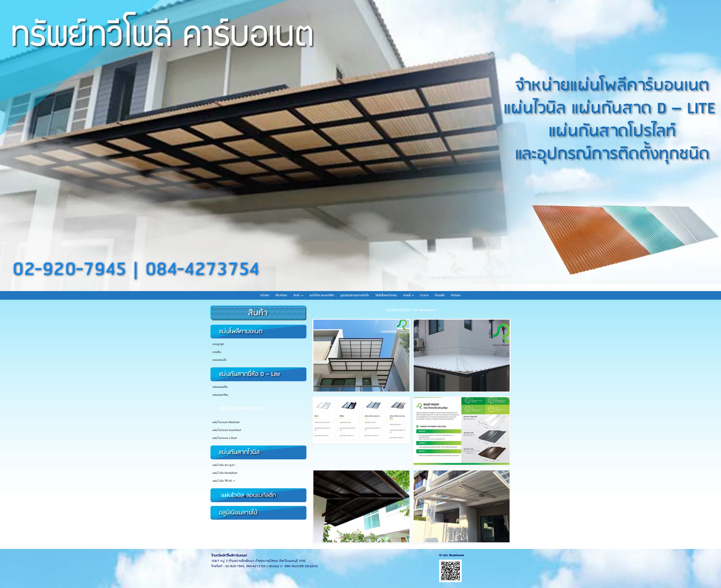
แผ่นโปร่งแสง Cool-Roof (226, 430)
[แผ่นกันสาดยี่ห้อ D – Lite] (258, 374)
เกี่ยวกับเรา (281, 295)
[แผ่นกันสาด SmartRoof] (258, 494)
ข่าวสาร (424, 295)
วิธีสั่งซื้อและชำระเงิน (386, 295)
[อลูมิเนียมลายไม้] (258, 512)
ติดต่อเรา (456, 295)
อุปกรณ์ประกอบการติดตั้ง (354, 295)
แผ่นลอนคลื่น (220, 386)
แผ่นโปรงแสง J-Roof (224, 437)
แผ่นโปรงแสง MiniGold (225, 422)
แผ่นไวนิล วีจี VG (222, 480)
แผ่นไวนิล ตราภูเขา (223, 464)
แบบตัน (216, 351)
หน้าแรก (264, 295)
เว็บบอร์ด (440, 295)
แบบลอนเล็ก (219, 359)
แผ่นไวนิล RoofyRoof (224, 472)
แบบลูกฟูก (218, 344)
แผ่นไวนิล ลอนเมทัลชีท (322, 295)
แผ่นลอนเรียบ (220, 394)
